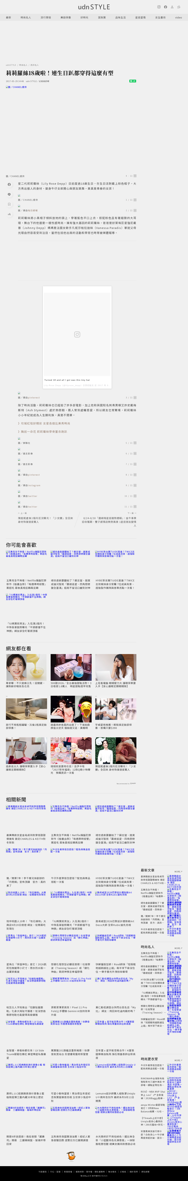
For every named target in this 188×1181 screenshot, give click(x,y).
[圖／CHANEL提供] (71, 129)
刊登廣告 (43, 1172)
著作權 (89, 1172)
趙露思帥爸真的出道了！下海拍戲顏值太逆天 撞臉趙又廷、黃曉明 (70, 726)
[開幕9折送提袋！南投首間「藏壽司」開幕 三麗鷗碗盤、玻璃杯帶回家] (26, 1120)
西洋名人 (35, 65)
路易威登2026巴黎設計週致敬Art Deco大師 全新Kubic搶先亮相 (115, 923)
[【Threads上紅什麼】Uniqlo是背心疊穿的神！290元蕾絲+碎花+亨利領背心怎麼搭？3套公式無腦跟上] (174, 1121)
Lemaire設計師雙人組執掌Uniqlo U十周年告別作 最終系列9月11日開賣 (115, 1097)
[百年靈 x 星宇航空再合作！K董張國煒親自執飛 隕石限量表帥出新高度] (115, 1034)
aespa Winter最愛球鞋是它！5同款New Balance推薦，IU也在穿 (153, 1109)
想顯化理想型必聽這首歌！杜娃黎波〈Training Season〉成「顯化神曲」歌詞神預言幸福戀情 (70, 967)
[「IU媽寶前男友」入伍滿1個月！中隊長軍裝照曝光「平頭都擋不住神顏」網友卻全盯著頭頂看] (26, 607)
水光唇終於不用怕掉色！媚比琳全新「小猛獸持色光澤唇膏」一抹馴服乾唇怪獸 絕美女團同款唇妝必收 (116, 1140)
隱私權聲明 (100, 1172)
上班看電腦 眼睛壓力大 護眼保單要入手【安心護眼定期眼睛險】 (115, 684)
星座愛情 (140, 17)
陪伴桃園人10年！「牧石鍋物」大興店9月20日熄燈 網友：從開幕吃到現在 (26, 924)
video (178, 17)
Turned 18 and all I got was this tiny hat (67, 380)
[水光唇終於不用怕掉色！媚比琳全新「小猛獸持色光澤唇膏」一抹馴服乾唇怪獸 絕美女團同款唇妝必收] (115, 1120)
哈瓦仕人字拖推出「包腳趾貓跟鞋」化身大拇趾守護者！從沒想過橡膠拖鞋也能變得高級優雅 (26, 1010)
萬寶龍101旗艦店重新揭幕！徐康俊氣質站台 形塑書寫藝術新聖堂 (70, 1052)
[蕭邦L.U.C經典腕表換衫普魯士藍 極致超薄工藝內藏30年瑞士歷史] (26, 1077)
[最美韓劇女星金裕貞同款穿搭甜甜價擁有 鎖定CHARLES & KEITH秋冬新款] (26, 819)
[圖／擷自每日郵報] (77, 206)
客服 (58, 1172)
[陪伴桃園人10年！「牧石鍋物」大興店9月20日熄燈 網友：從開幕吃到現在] (26, 905)
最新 (8, 17)
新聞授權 (68, 1172)
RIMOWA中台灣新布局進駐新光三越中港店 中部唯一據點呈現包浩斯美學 (153, 1083)
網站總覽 (145, 1172)
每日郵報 (33, 210)
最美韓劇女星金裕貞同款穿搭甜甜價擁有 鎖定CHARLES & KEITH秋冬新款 (26, 838)
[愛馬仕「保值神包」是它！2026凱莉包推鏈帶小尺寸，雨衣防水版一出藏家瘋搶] (26, 948)
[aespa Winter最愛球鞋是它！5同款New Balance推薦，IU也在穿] (174, 1108)
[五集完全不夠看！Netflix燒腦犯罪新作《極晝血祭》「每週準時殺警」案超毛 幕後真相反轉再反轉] (26, 564)
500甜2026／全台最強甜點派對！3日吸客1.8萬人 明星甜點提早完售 (71, 684)
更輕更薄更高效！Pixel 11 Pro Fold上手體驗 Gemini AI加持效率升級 (70, 1010)
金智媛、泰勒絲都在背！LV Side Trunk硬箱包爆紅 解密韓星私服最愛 (26, 1054)
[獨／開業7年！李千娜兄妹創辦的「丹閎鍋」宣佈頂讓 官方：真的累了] (26, 862)
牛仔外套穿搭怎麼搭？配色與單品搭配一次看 (152, 931)
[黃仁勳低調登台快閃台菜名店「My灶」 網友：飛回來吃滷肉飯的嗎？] (115, 991)
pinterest (34, 397)
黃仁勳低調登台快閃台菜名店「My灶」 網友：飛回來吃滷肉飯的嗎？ (116, 1009)
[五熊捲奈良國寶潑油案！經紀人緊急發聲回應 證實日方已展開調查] (71, 1120)
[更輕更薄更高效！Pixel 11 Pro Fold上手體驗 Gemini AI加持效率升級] (71, 991)
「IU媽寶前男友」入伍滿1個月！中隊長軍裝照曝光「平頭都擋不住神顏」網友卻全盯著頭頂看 (26, 627)
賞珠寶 (102, 17)
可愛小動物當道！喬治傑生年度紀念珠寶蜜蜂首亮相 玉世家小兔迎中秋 (71, 1097)
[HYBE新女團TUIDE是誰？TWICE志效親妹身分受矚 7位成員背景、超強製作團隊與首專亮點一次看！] (115, 564)
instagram (34, 485)
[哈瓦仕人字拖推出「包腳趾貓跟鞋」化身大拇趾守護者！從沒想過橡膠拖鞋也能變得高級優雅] (26, 991)
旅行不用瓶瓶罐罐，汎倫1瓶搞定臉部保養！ (26, 726)
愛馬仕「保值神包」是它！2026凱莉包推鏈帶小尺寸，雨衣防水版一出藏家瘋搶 (26, 967)
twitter (32, 496)
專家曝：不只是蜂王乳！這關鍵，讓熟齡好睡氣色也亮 (25, 684)
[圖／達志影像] (77, 449)
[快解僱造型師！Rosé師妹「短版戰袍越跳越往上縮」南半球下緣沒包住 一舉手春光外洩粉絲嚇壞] (115, 948)
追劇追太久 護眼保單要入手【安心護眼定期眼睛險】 (26, 768)
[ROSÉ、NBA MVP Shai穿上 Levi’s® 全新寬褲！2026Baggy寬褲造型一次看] (174, 1095)
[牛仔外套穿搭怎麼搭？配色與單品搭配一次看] (71, 862)
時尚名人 (26, 17)
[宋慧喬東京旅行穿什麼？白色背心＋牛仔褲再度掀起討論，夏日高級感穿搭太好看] (174, 1134)
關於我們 (134, 1172)
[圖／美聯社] (77, 438)
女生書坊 (160, 17)
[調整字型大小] (9, 214)
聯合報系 (112, 1172)
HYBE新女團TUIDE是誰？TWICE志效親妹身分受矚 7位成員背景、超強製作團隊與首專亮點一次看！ (115, 584)
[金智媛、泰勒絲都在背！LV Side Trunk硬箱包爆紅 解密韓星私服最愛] (26, 1034)
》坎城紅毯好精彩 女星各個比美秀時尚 (44, 423)
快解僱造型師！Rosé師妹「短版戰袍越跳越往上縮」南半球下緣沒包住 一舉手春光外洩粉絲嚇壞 (116, 967)
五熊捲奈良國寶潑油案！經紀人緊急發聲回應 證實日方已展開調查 (70, 1138)
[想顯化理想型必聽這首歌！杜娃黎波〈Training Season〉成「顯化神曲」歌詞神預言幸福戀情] (71, 948)
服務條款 (80, 1172)
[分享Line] (9, 194)
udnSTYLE (11, 65)
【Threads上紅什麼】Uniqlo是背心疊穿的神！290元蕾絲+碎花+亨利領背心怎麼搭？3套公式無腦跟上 (153, 1124)
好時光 (84, 17)
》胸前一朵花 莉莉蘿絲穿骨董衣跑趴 (42, 432)
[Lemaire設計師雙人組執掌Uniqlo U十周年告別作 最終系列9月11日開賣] (115, 1077)
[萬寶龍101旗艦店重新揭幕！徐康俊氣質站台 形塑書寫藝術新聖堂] (71, 1034)
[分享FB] (9, 184)
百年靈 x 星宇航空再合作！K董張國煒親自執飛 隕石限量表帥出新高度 (116, 1054)
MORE (177, 872)
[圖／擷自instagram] (77, 481)
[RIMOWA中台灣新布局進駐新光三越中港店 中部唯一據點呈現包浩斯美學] (174, 1082)
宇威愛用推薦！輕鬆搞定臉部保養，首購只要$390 (113, 726)
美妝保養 (66, 17)
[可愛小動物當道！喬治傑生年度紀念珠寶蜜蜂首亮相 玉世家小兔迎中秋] (71, 1077)
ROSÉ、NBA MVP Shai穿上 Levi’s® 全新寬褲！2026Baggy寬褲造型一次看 (153, 1096)
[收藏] (9, 204)
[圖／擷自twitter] (77, 491)
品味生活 (120, 17)
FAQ (52, 1172)
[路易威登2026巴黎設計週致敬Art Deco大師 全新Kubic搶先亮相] (115, 905)
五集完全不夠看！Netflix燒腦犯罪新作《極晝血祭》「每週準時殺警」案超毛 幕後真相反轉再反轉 (26, 584)
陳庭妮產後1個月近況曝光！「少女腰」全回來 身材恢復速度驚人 (115, 768)
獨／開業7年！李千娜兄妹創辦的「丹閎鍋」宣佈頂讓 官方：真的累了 (26, 881)
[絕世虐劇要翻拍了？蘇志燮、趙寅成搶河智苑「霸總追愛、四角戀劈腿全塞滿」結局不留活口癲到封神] (71, 564)
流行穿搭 (46, 17)
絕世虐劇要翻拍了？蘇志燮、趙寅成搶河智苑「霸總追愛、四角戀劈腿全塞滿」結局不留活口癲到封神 (70, 584)
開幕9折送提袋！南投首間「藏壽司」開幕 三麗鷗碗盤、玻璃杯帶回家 (26, 1140)
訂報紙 (123, 1172)
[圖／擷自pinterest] (77, 393)
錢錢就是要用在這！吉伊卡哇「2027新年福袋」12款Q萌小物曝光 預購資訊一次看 (70, 769)
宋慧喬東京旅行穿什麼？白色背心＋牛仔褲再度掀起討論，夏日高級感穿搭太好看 (152, 1136)
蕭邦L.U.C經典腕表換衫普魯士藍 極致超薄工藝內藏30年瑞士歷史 (25, 1095)
